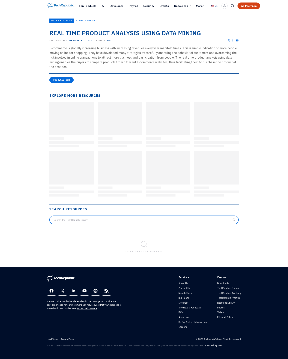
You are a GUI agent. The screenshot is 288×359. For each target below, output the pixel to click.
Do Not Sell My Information (192, 322)
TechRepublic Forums (228, 288)
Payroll (133, 6)
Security (148, 6)
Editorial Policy (225, 317)
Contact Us (184, 288)
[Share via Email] (237, 40)
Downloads (223, 283)
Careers (182, 326)
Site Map (183, 302)
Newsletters (185, 293)
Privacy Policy (67, 339)
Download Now (61, 80)
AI (103, 6)
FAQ (180, 312)
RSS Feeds (183, 297)
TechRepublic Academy (229, 293)
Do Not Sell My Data (87, 308)
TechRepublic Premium (228, 297)
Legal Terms (52, 339)
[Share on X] (229, 40)
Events (164, 6)
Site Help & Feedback (189, 307)
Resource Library (61, 20)
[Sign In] (225, 6)
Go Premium (249, 6)
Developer (117, 6)
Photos (221, 307)
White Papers (87, 20)
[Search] (233, 6)
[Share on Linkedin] (233, 40)
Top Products (87, 6)
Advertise (183, 317)
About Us (183, 283)
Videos (220, 312)
